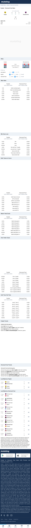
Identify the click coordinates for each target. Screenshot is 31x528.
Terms (2, 519)
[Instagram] (8, 515)
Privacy (6, 519)
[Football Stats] (5, 2)
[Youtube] (11, 515)
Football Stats (3, 5)
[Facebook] (2, 515)
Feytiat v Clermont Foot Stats (12, 5)
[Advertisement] (15, 41)
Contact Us (15, 519)
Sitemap (10, 519)
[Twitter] (5, 515)
